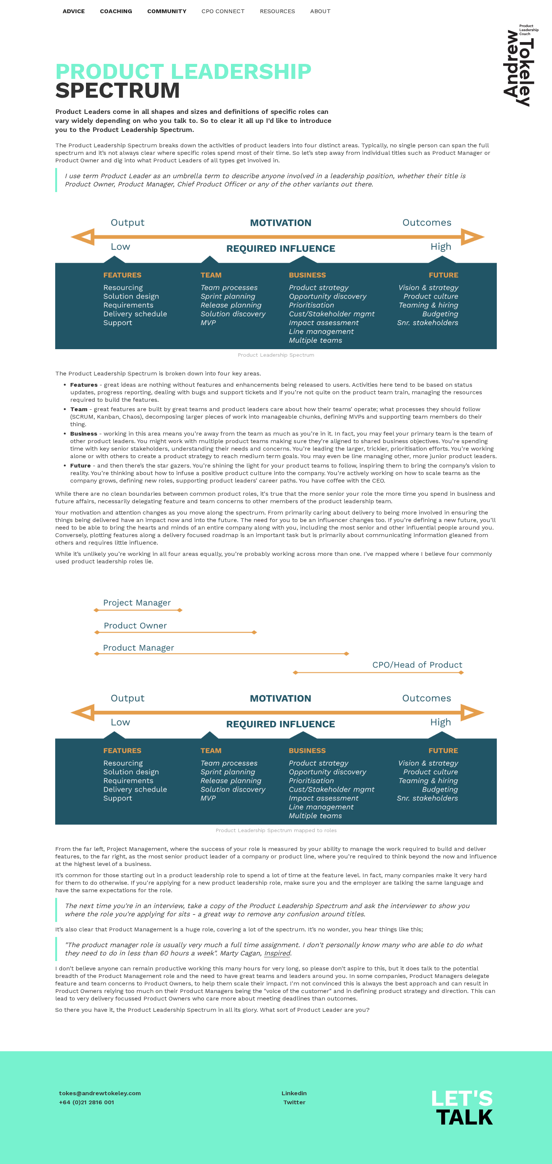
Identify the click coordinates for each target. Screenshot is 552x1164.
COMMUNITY (167, 11)
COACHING (116, 11)
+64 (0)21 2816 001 (86, 1102)
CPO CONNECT (223, 11)
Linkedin (294, 1093)
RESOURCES (277, 11)
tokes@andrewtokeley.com (100, 1093)
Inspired (277, 953)
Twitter (294, 1102)
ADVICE (74, 11)
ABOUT (320, 11)
